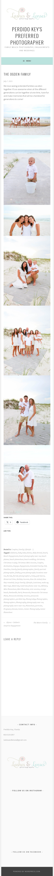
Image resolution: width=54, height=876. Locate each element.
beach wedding (30, 559)
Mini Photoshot (23, 589)
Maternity (15, 586)
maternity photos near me (30, 586)
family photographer (25, 569)
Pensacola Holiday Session (19, 596)
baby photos (27, 553)
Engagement (24, 566)
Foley (33, 576)
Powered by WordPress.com (26, 871)
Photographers (9, 602)
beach (45, 553)
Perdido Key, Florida (12, 729)
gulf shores (40, 576)
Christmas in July (10, 563)
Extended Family (36, 566)
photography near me (35, 602)
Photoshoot (30, 606)
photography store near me (14, 606)
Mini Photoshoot (10, 589)
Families (7, 569)
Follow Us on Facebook (27, 852)
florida (9, 576)
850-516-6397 (9, 734)
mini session (35, 589)
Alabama (13, 553)
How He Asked (36, 579)
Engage (16, 566)
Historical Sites (10, 579)
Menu (28, 61)
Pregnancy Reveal (10, 609)
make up (45, 583)
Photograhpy (31, 599)
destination (8, 566)
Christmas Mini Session (27, 563)
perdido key (20, 599)
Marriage (7, 586)
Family (21, 549)
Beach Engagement (11, 556)
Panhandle (13, 593)
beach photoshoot (16, 559)
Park (20, 593)
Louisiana (37, 583)
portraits (38, 606)
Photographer (42, 599)
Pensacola (26, 593)
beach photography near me (30, 556)
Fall (45, 566)
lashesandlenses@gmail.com (15, 740)
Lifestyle (28, 549)
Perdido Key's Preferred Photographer (27, 35)
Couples (14, 549)
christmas (41, 559)
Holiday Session (23, 579)
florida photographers (21, 576)
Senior (20, 609)
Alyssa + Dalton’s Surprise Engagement (12, 624)
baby (20, 553)
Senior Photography (31, 609)
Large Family (20, 583)
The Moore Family (41, 623)
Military (44, 586)
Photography (21, 602)
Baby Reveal (37, 553)
